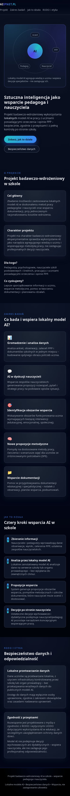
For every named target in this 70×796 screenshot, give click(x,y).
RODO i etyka (50, 9)
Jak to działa (34, 9)
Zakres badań (17, 9)
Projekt (4, 9)
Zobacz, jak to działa (20, 139)
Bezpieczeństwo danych (21, 149)
